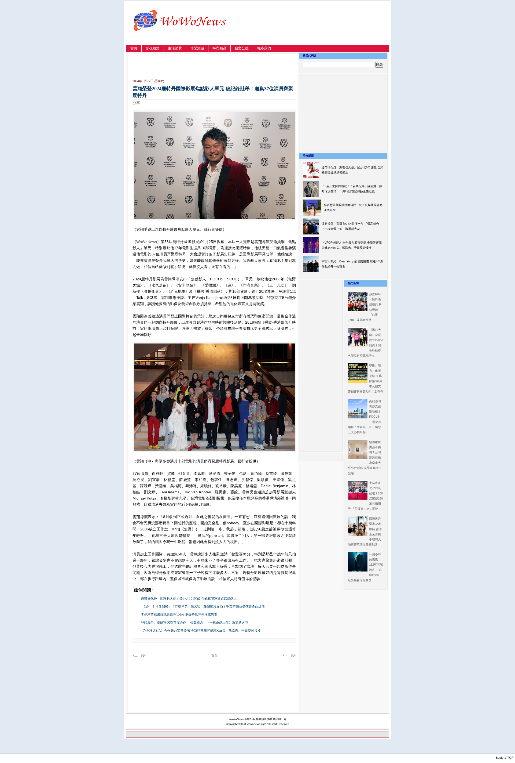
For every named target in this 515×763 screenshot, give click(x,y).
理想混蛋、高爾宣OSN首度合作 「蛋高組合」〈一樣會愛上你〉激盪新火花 (194, 622)
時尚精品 (219, 48)
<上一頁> (139, 655)
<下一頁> (289, 655)
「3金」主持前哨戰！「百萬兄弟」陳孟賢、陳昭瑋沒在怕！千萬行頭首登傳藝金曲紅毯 (203, 607)
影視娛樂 (153, 48)
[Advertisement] (331, 30)
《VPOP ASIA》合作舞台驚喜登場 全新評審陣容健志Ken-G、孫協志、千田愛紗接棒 (201, 630)
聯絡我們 (264, 48)
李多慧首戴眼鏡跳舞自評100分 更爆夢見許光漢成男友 (179, 614)
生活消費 (175, 48)
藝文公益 (242, 48)
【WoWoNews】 (147, 242)
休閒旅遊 (197, 48)
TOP (510, 757)
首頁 (133, 48)
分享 (136, 103)
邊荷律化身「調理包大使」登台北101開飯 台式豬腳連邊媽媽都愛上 (189, 599)
